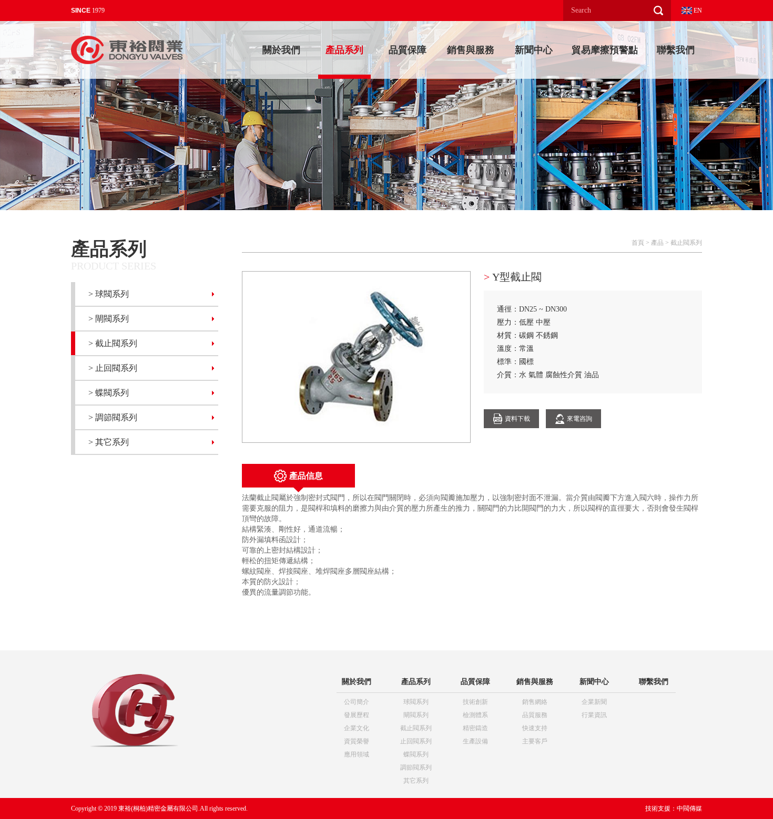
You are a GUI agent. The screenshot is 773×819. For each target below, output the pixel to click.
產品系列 (344, 50)
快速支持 (534, 728)
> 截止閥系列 (112, 343)
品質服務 (534, 715)
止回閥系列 (416, 741)
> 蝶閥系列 (108, 392)
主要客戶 (534, 741)
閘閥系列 (416, 715)
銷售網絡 (534, 702)
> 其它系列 (108, 442)
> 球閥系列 (108, 293)
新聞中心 (534, 50)
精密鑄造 (475, 728)
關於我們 (281, 50)
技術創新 (475, 702)
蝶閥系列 (416, 754)
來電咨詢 (579, 418)
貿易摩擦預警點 (605, 50)
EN (697, 10)
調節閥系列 (416, 767)
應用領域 (356, 754)
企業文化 (356, 728)
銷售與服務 (470, 50)
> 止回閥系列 (112, 368)
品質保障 (407, 50)
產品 (657, 242)
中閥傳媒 (689, 808)
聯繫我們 (676, 50)
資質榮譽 (356, 741)
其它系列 (416, 780)
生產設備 (475, 741)
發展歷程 (356, 715)
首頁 (638, 242)
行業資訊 (594, 715)
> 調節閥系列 (112, 417)
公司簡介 (356, 702)
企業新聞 (594, 702)
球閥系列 (416, 702)
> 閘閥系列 (108, 318)
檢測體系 (475, 715)
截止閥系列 (686, 242)
